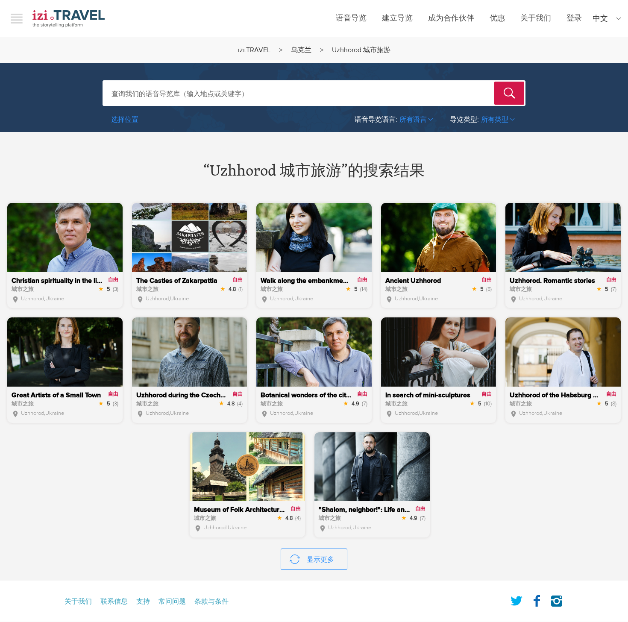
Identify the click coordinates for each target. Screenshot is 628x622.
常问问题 (172, 601)
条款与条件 (211, 601)
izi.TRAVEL (68, 18)
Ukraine (54, 298)
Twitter (516, 599)
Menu (16, 18)
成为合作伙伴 (451, 18)
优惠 (497, 18)
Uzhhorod (32, 298)
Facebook (536, 599)
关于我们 (535, 18)
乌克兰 (301, 50)
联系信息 (114, 601)
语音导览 (351, 18)
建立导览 (397, 18)
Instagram (556, 599)
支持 (143, 601)
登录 (574, 18)
